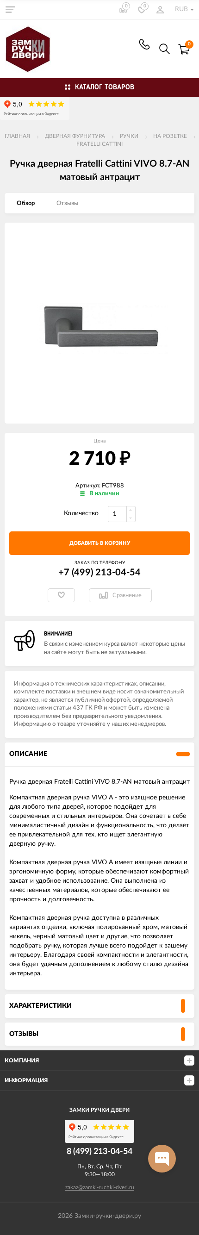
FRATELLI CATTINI (99, 144)
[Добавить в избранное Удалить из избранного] (61, 595)
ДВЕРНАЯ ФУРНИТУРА (75, 136)
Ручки (129, 136)
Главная (17, 136)
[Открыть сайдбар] (10, 9)
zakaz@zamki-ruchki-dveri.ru (99, 1187)
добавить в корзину (99, 543)
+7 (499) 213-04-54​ (144, 44)
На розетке (170, 136)
